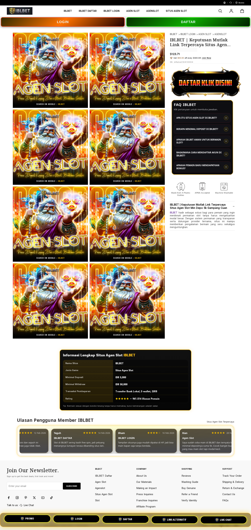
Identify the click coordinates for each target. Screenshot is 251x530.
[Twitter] (35, 497)
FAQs (225, 500)
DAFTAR (188, 22)
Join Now (206, 58)
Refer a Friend (190, 494)
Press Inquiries (144, 494)
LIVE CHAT (226, 519)
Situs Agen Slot (104, 494)
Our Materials (144, 482)
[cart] (242, 11)
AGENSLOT (220, 34)
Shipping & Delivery (233, 482)
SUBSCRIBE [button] (71, 486)
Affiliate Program (146, 506)
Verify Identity (189, 500)
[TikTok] (53, 497)
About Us (141, 475)
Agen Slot (100, 482)
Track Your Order (232, 475)
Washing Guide (190, 482)
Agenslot (100, 488)
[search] (220, 11)
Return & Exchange (233, 488)
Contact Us (228, 494)
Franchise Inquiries (147, 500)
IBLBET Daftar (103, 475)
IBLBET (173, 34)
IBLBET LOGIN (187, 34)
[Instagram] (18, 497)
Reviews (186, 475)
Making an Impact (146, 488)
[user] (231, 11)
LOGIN (63, 22)
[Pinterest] (27, 497)
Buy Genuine (189, 488)
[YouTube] (44, 497)
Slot (97, 500)
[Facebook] (10, 497)
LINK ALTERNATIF (176, 519)
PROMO (29, 519)
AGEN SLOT (204, 34)
